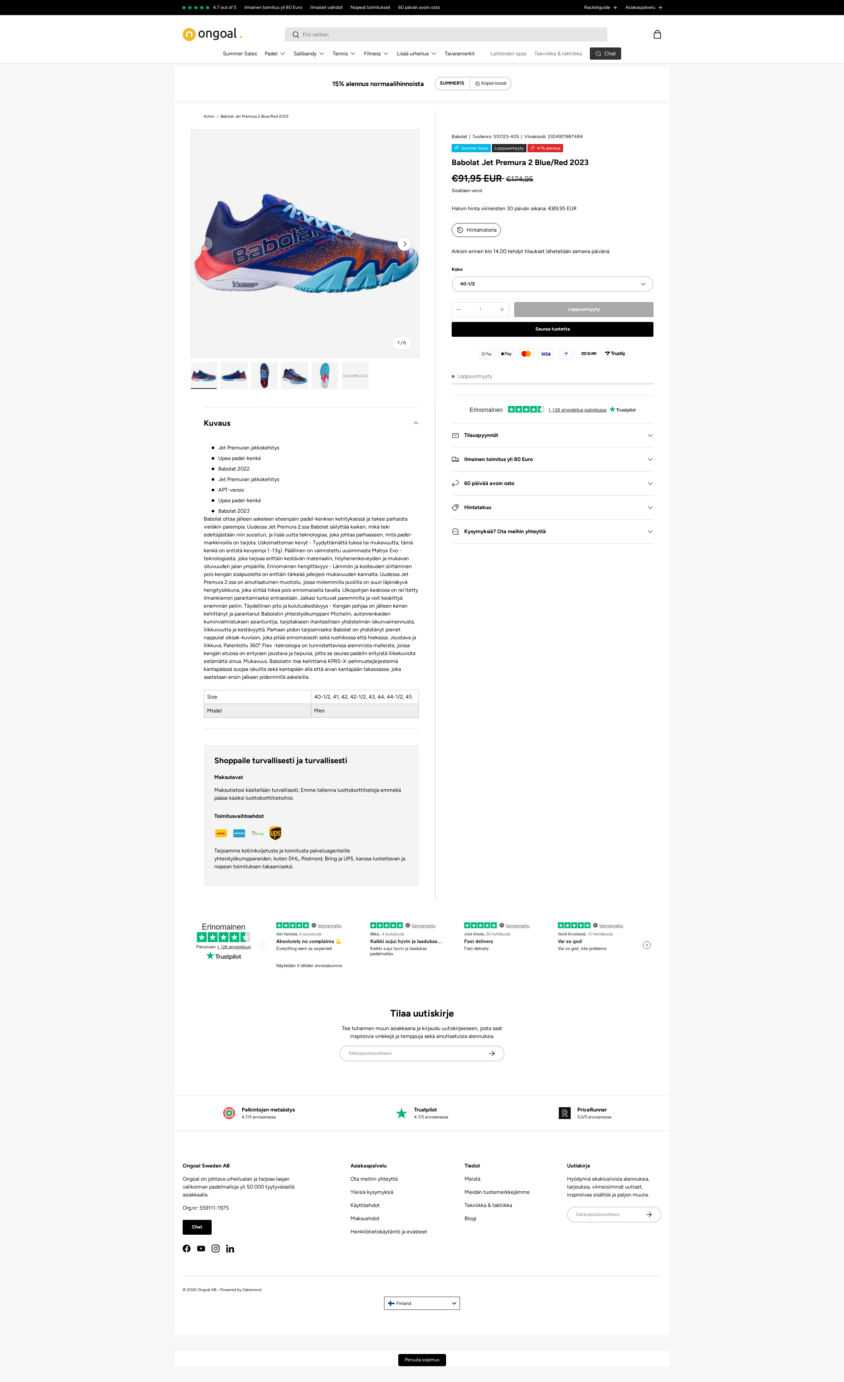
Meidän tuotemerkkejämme (497, 1192)
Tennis (340, 53)
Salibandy (305, 53)
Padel (271, 53)
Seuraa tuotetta (552, 329)
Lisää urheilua (413, 53)
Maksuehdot (364, 1218)
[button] (657, 34)
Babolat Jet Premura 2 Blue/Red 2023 (254, 116)
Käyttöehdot (365, 1205)
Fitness (372, 53)
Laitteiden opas (509, 53)
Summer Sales (240, 53)
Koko (457, 269)
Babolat (459, 136)
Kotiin (209, 116)
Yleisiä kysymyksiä (371, 1192)
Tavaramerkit (460, 53)
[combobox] (446, 34)
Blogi (470, 1218)
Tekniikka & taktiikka (558, 53)
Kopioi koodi (493, 83)
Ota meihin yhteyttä (374, 1179)
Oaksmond (251, 1289)
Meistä (472, 1179)
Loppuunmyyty (584, 309)
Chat (197, 1227)
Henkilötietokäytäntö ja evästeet (388, 1231)
